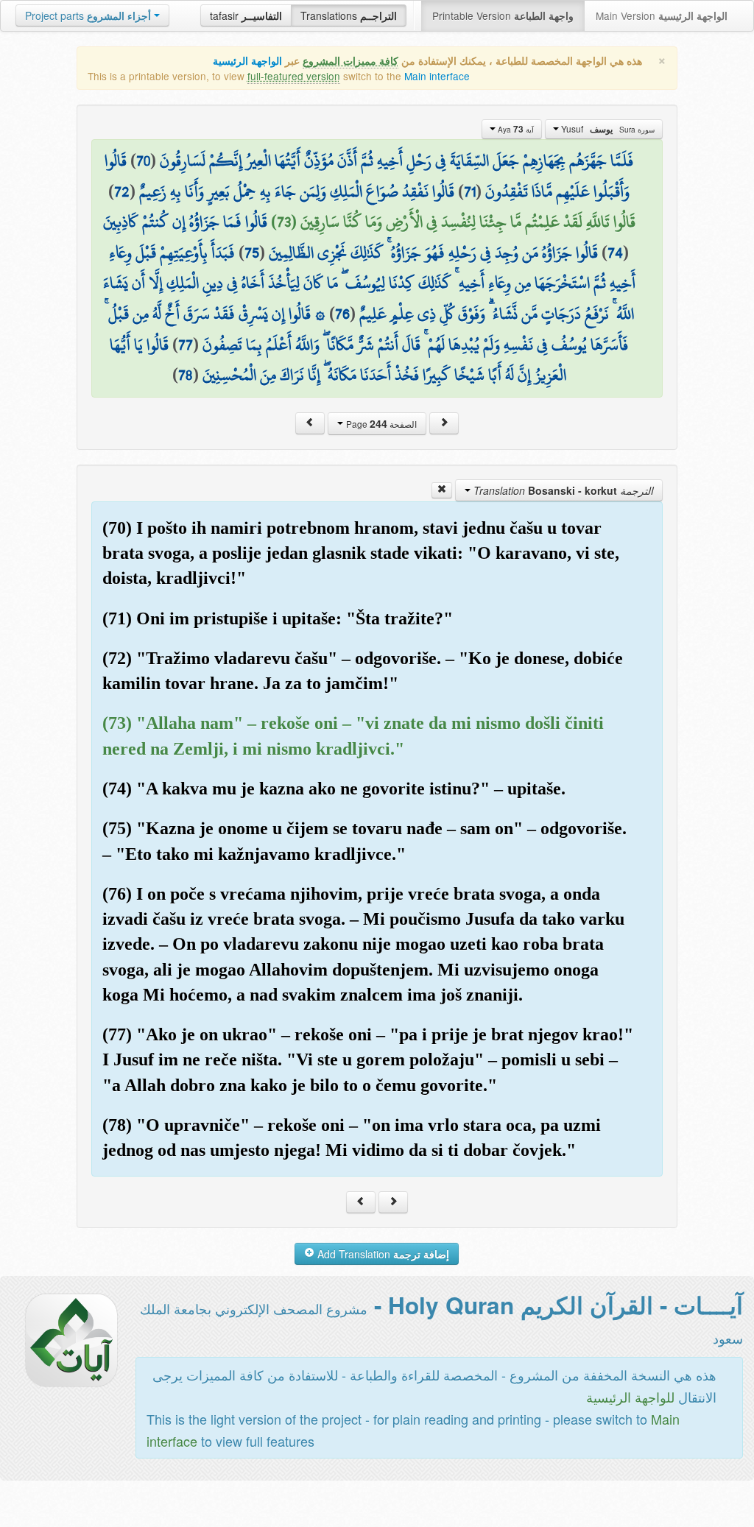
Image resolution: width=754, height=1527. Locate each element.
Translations (348, 15)
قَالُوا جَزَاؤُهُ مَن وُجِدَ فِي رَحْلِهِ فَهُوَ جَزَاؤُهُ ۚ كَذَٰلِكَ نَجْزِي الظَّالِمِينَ (433, 252)
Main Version (661, 15)
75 (251, 252)
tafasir (246, 15)
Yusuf (607, 128)
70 (143, 160)
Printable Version (503, 15)
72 (122, 191)
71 (470, 191)
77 (185, 344)
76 (342, 313)
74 (615, 252)
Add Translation (381, 1253)
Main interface (437, 75)
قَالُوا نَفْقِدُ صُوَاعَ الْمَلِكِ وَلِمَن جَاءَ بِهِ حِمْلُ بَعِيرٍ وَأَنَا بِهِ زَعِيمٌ (296, 191)
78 (185, 375)
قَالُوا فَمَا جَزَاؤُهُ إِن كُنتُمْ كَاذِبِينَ (185, 221)
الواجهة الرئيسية (247, 61)
